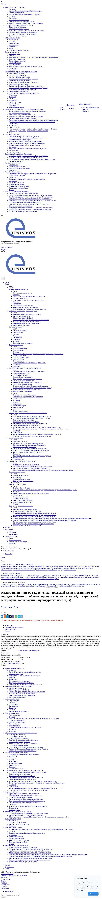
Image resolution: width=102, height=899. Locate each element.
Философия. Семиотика (9, 575)
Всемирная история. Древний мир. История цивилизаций (20, 584)
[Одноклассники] (5, 616)
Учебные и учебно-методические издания (27, 314)
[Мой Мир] (7, 616)
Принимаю (93, 894)
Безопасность (5, 884)
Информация (5, 879)
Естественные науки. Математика (24, 395)
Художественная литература (22, 293)
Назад (11, 286)
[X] (10, 616)
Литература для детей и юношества (25, 509)
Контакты (4, 877)
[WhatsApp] (16, 616)
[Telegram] (21, 616)
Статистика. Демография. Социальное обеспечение (73, 577)
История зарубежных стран (60, 584)
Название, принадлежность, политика (14, 875)
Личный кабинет (6, 247)
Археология (74, 584)
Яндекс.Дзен (9, 554)
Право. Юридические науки (46, 577)
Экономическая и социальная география (45, 579)
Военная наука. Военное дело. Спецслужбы (22, 577)
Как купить (13, 533)
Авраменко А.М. (10, 606)
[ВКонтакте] (2, 616)
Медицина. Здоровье (20, 441)
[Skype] (19, 616)
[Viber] (13, 616)
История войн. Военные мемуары (72, 586)
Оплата (3, 881)
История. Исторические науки (44, 575)
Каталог (11, 287)
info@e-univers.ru (8, 550)
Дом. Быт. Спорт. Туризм (21, 488)
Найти (3, 897)
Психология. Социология (25, 575)
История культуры (16, 586)
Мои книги (4, 249)
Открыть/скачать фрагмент (10, 663)
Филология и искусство (21, 475)
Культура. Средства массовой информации (69, 575)
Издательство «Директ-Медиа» (29, 651)
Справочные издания (20, 330)
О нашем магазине (15, 540)
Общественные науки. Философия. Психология (29, 372)
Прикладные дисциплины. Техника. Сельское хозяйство (32, 416)
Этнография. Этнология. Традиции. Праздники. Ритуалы (41, 586)
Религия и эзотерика (20, 348)
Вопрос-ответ (5, 888)
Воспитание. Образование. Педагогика (26, 465)
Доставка (4, 883)
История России (45, 584)
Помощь (3, 886)
